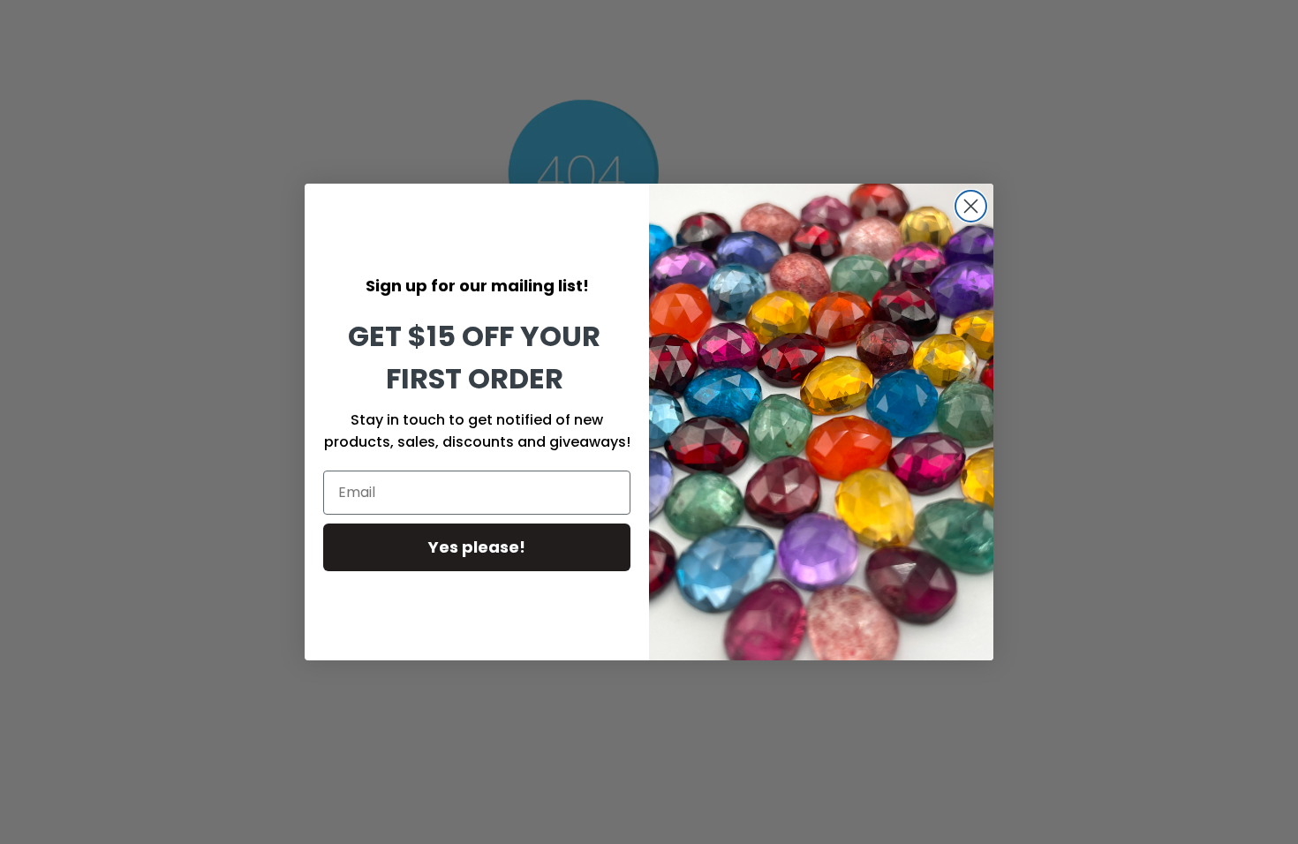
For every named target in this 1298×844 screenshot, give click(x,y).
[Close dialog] (970, 206)
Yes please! (476, 547)
